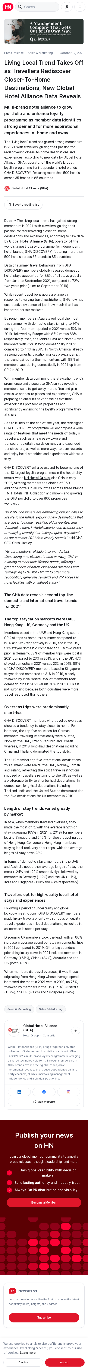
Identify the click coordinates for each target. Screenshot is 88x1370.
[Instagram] (68, 1092)
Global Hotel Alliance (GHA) (30, 188)
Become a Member (44, 1202)
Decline (23, 1362)
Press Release (14, 53)
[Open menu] (79, 7)
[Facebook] (43, 1092)
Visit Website (46, 1101)
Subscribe (44, 1317)
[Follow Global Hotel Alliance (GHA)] (75, 1030)
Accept (65, 1362)
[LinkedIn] (19, 1092)
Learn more (28, 1352)
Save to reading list (26, 204)
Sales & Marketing (40, 53)
